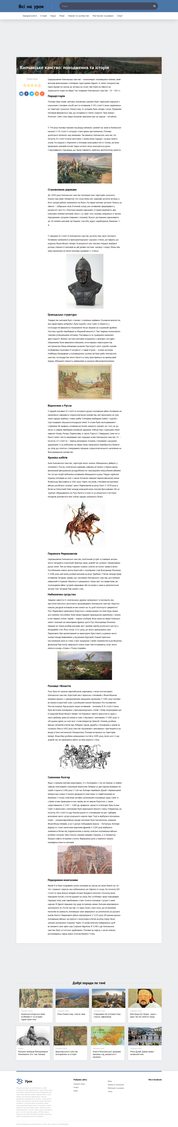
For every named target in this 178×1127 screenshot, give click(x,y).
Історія (43, 15)
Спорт (120, 15)
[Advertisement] (89, 40)
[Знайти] (154, 6)
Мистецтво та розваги (103, 15)
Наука (53, 15)
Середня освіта (30, 15)
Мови (61, 15)
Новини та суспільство (78, 15)
